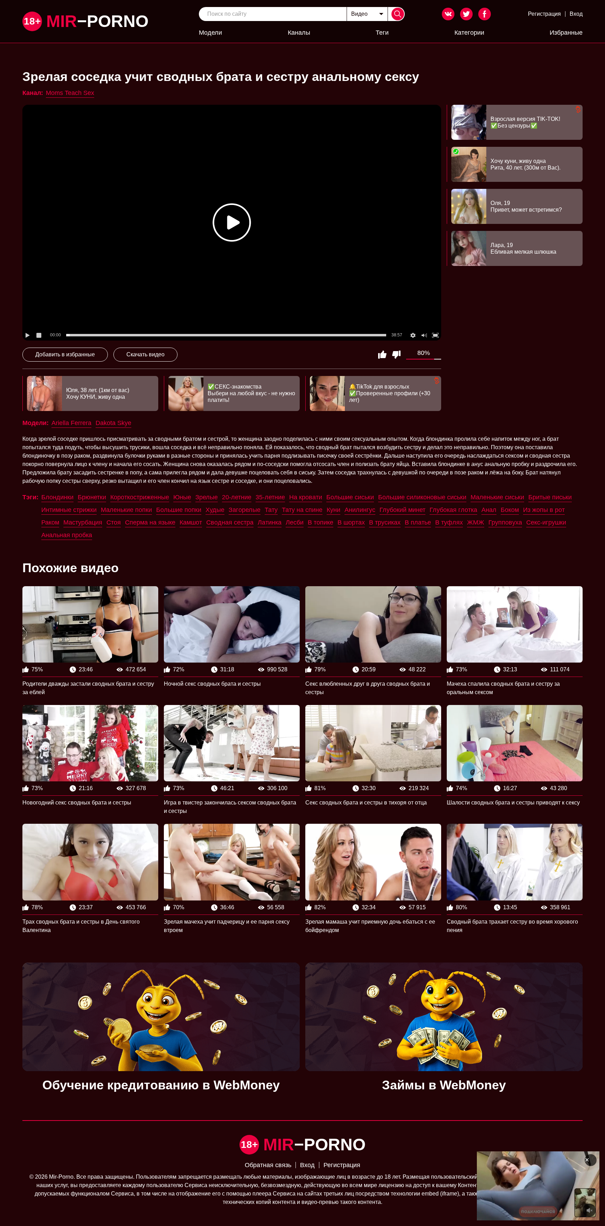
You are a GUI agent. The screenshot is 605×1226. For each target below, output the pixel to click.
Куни (333, 509)
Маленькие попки (126, 509)
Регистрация (544, 14)
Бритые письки (550, 497)
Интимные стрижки (69, 509)
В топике (320, 522)
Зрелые (206, 497)
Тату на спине (302, 509)
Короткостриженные (139, 497)
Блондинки (57, 497)
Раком (50, 522)
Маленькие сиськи (497, 497)
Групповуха (505, 522)
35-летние (270, 497)
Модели (210, 32)
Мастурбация (82, 522)
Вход (576, 14)
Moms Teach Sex (70, 92)
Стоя (113, 522)
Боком (510, 509)
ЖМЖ (475, 522)
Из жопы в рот (544, 509)
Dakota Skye (113, 422)
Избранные (566, 32)
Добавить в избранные (65, 354)
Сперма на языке (150, 522)
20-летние (236, 497)
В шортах (351, 522)
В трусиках (385, 522)
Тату (271, 509)
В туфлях (449, 522)
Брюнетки (92, 497)
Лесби (295, 522)
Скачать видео (145, 354)
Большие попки (178, 509)
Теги (382, 32)
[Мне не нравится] (396, 354)
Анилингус (360, 509)
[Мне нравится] (382, 354)
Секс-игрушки (546, 522)
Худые (215, 509)
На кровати (305, 497)
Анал (488, 509)
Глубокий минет (402, 509)
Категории (469, 32)
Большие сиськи (350, 497)
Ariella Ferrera (71, 422)
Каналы (299, 32)
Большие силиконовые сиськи (422, 497)
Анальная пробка (66, 535)
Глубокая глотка (453, 509)
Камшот (191, 522)
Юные (182, 497)
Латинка (269, 522)
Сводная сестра (229, 522)
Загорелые (244, 509)
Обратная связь (268, 1165)
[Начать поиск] (397, 14)
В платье (418, 522)
